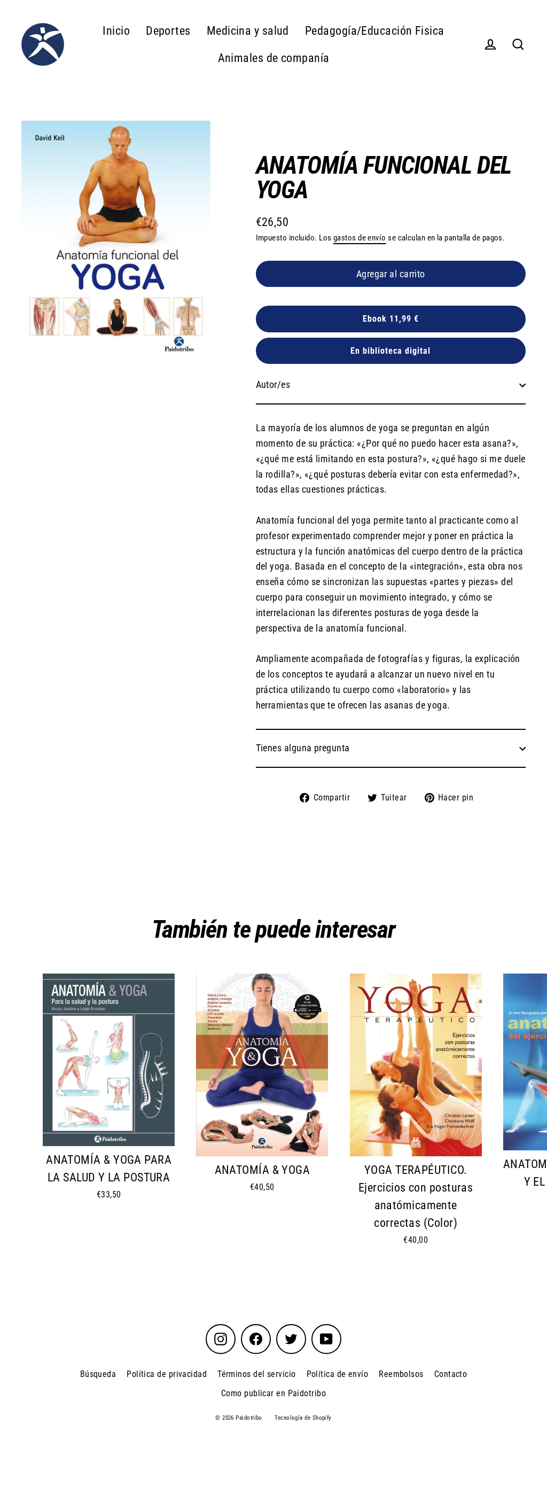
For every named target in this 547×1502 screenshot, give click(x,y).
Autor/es (273, 384)
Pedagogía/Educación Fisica (374, 30)
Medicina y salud (248, 30)
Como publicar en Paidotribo (273, 1393)
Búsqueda (98, 1374)
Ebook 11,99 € (391, 319)
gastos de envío (359, 238)
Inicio (116, 30)
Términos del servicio (256, 1374)
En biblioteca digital (390, 351)
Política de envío (338, 1374)
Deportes (168, 30)
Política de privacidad (167, 1374)
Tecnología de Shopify (303, 1417)
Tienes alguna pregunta (303, 747)
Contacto (450, 1374)
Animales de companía (274, 58)
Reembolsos (401, 1374)
